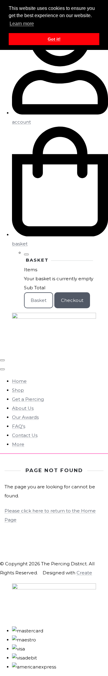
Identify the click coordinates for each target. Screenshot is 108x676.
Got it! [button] (54, 39)
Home (19, 381)
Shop (18, 390)
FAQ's (18, 426)
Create (84, 573)
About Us (23, 408)
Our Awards (25, 417)
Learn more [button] (22, 23)
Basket (38, 300)
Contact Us (25, 435)
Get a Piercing (28, 399)
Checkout (72, 300)
